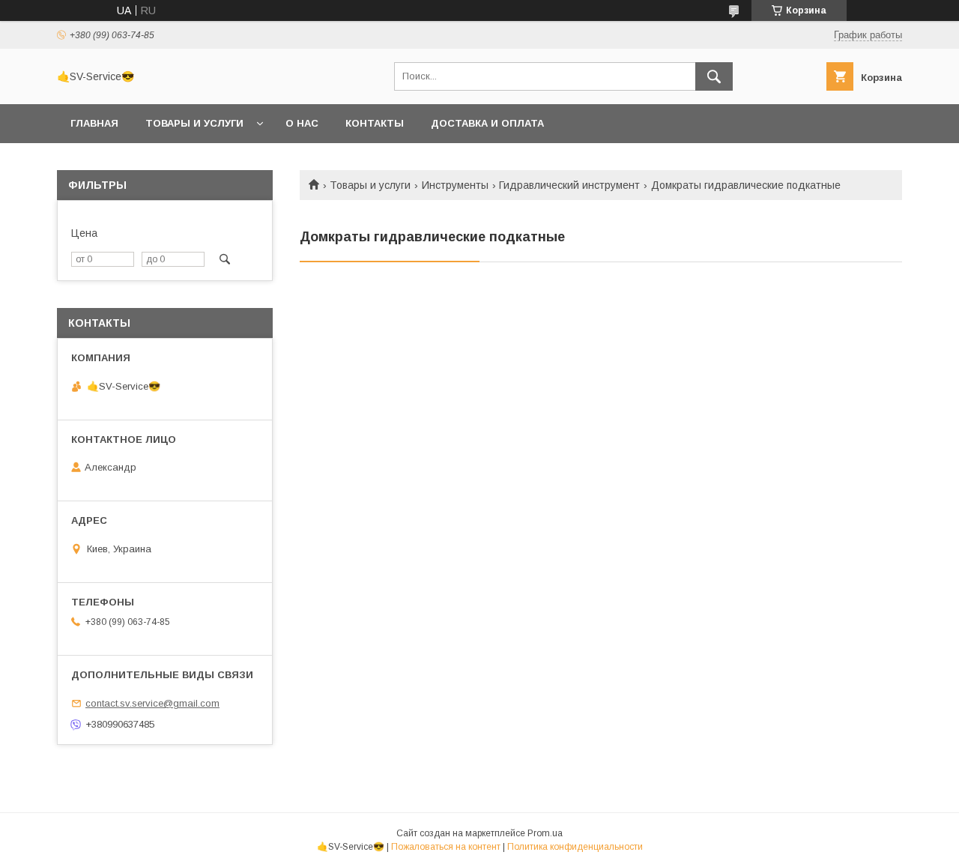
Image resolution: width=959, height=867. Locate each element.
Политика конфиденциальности (575, 847)
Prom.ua (545, 833)
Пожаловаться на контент (445, 847)
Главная (94, 123)
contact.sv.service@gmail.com (152, 703)
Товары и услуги (194, 123)
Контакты (374, 123)
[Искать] (714, 76)
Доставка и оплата (487, 123)
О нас (301, 123)
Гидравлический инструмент (569, 185)
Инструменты (455, 185)
